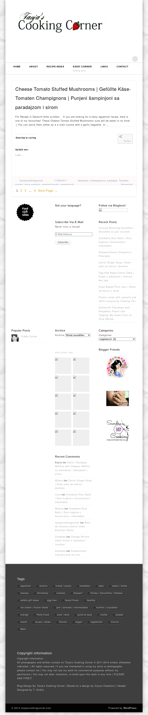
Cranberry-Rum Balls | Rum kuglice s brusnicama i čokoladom (115, 241)
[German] (59, 210)
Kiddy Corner (82, 68)
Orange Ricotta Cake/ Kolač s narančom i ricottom (72, 540)
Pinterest (127, 59)
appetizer (25, 585)
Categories (105, 335)
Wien (23, 629)
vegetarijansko (50, 184)
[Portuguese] (65, 210)
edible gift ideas (29, 600)
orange (24, 614)
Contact (122, 66)
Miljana (59, 508)
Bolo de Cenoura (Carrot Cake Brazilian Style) (72, 526)
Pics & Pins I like (64, 352)
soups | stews (43, 621)
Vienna (115, 621)
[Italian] (62, 210)
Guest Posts (72, 600)
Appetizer (83, 180)
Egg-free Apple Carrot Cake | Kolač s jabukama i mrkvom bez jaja (116, 276)
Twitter (120, 59)
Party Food (43, 614)
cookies (60, 592)
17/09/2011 (60, 180)
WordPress (130, 708)
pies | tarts (63, 614)
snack (23, 621)
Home (17, 66)
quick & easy (84, 614)
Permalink (127, 184)
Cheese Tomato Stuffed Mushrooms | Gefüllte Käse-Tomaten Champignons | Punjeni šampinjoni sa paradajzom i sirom (73, 97)
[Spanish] (70, 210)
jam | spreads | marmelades (72, 607)
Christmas (42, 592)
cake (101, 585)
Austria (43, 585)
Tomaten (124, 180)
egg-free (52, 600)
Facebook (112, 59)
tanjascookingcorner (31, 180)
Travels (63, 621)
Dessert (77, 592)
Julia (58, 494)
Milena (59, 480)
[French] (56, 210)
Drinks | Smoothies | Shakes (106, 592)
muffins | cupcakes (106, 607)
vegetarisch (67, 184)
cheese (24, 592)
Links (104, 66)
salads (119, 614)
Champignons (98, 180)
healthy (91, 600)
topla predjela (33, 184)
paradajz (112, 180)
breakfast (85, 585)
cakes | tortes (119, 585)
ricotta (103, 614)
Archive (59, 335)
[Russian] (68, 210)
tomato (19, 184)
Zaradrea (60, 536)
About (33, 66)
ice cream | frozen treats (34, 607)
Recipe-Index (55, 66)
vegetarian (96, 621)
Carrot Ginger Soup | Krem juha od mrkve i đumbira (73, 484)
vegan (78, 621)
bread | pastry (63, 585)
